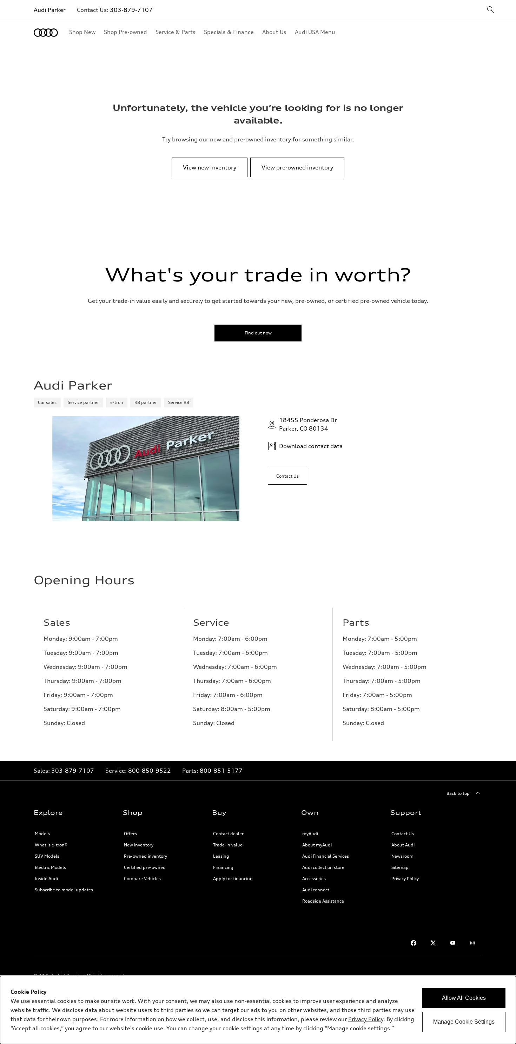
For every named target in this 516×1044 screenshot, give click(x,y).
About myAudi (317, 844)
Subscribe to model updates (64, 889)
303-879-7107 (131, 9)
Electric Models (50, 867)
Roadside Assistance (323, 901)
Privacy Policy (405, 878)
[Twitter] (433, 943)
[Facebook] (413, 943)
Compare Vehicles (142, 878)
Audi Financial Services (325, 856)
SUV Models (47, 856)
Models (42, 833)
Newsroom (402, 856)
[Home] (46, 32)
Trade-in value (228, 844)
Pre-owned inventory (145, 856)
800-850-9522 (149, 770)
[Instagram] (472, 943)
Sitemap (400, 867)
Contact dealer (228, 833)
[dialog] (258, 1010)
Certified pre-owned (145, 867)
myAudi (310, 833)
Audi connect (315, 889)
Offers (130, 833)
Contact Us (402, 833)
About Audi (403, 844)
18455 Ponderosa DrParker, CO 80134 (308, 424)
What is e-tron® (51, 844)
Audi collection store (323, 867)
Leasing (221, 856)
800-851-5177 (221, 770)
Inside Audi (46, 878)
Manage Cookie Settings (464, 1022)
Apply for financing (233, 878)
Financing (223, 867)
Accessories (314, 878)
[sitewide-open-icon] (491, 10)
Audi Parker (50, 9)
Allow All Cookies (464, 998)
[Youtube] (453, 943)
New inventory (138, 844)
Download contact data (311, 446)
